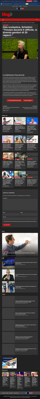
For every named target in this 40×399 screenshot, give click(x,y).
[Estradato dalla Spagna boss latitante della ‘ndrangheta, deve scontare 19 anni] (8, 286)
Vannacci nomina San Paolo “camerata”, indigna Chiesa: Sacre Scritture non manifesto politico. (31, 128)
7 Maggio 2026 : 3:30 (13, 37)
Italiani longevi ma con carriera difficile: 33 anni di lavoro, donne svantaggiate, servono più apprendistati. (20, 164)
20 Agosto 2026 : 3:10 (30, 132)
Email (21, 212)
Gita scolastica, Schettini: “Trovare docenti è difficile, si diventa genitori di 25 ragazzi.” (16, 22)
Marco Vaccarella (18, 276)
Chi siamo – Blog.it (15, 6)
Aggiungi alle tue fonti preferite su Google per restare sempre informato (14, 1)
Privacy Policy (25, 6)
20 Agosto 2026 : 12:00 (22, 288)
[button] (3, 19)
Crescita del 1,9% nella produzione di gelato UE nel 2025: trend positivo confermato (12, 380)
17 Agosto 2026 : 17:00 (6, 186)
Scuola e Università (5, 123)
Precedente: (11, 107)
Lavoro (16, 335)
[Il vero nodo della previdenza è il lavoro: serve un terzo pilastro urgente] (8, 275)
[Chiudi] (38, 1)
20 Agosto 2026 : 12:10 (24, 276)
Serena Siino (34, 383)
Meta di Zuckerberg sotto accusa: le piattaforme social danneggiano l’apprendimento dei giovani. (8, 182)
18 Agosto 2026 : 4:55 (18, 168)
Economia (16, 273)
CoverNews (23, 397)
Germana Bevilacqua (6, 37)
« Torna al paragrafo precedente (14, 100)
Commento (5, 198)
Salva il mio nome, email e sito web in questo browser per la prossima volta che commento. (20, 221)
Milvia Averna (5, 383)
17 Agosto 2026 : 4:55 (30, 185)
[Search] (36, 19)
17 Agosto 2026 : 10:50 (18, 185)
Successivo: (29, 107)
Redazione (20, 6)
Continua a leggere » (28, 100)
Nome (4, 212)
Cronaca (16, 261)
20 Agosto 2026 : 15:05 (6, 131)
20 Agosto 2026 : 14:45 (22, 264)
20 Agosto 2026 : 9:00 (18, 131)
